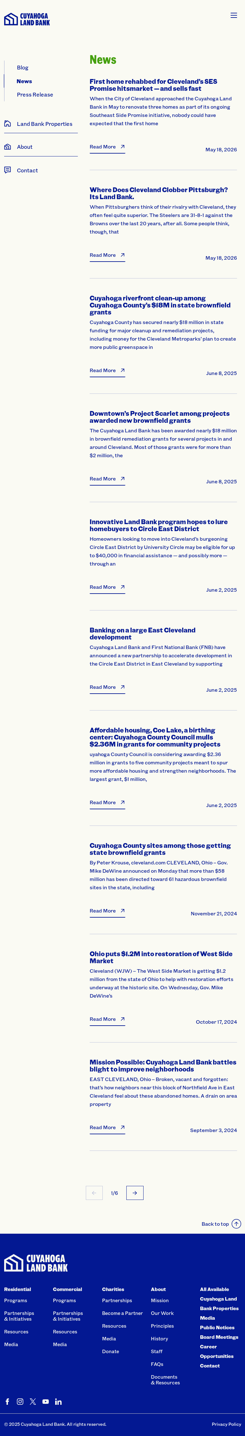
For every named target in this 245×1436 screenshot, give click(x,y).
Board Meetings (219, 1337)
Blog (22, 67)
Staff (156, 1351)
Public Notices (217, 1327)
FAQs (157, 1364)
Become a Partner (122, 1313)
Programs (15, 1300)
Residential (17, 1289)
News (24, 80)
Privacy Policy (226, 1424)
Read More (103, 146)
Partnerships (117, 1300)
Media (11, 1344)
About (158, 1289)
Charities (113, 1289)
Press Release (35, 94)
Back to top (215, 1223)
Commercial (67, 1289)
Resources (16, 1331)
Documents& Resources (165, 1380)
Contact (210, 1365)
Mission (160, 1300)
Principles (162, 1326)
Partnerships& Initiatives (19, 1316)
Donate (110, 1351)
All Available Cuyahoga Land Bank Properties (219, 1298)
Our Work (162, 1313)
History (159, 1338)
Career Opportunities (217, 1351)
